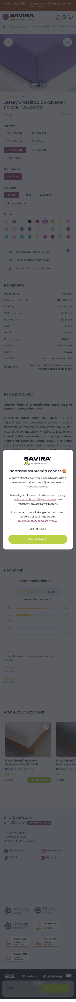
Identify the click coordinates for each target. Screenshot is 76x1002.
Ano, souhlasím (38, 539)
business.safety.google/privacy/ (37, 521)
